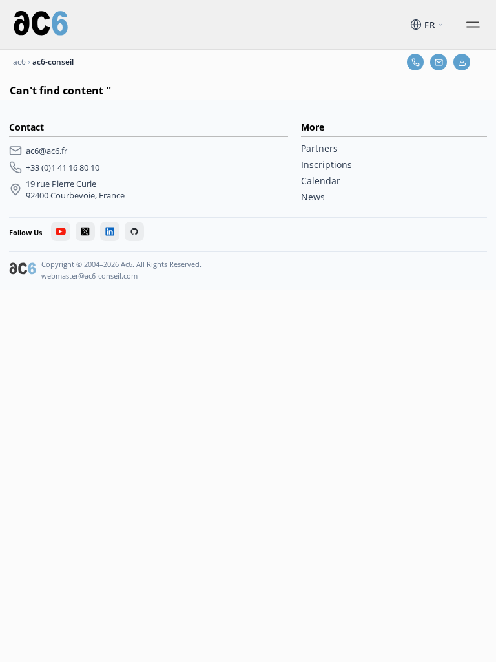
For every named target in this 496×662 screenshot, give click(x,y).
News (313, 197)
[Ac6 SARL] (22, 270)
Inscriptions (326, 164)
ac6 (19, 61)
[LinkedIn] (109, 231)
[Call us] (415, 62)
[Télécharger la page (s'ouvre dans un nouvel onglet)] (461, 62)
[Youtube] (60, 231)
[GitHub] (134, 231)
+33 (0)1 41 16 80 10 (62, 167)
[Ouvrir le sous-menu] (472, 24)
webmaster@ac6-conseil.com (89, 276)
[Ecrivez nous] (438, 62)
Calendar (320, 181)
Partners (319, 148)
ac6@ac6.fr (46, 150)
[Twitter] (85, 231)
